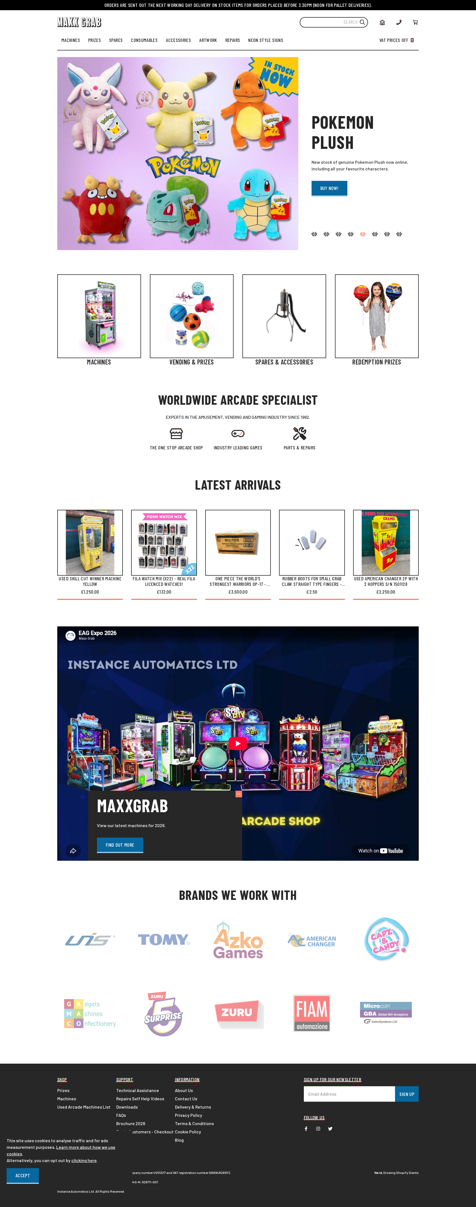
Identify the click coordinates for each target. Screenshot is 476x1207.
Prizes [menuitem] (63, 1090)
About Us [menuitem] (184, 1090)
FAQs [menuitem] (121, 1115)
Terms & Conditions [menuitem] (194, 1123)
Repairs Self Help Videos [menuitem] (140, 1098)
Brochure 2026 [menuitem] (130, 1123)
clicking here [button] (84, 1160)
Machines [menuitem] (66, 1098)
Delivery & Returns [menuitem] (193, 1106)
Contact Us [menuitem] (186, 1098)
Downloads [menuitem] (127, 1106)
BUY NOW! (329, 188)
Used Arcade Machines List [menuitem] (83, 1106)
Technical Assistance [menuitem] (137, 1090)
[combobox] (334, 22)
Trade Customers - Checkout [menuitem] (145, 1131)
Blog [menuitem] (179, 1139)
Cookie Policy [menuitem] (188, 1131)
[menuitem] (70, 40)
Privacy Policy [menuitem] (188, 1115)
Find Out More (120, 845)
